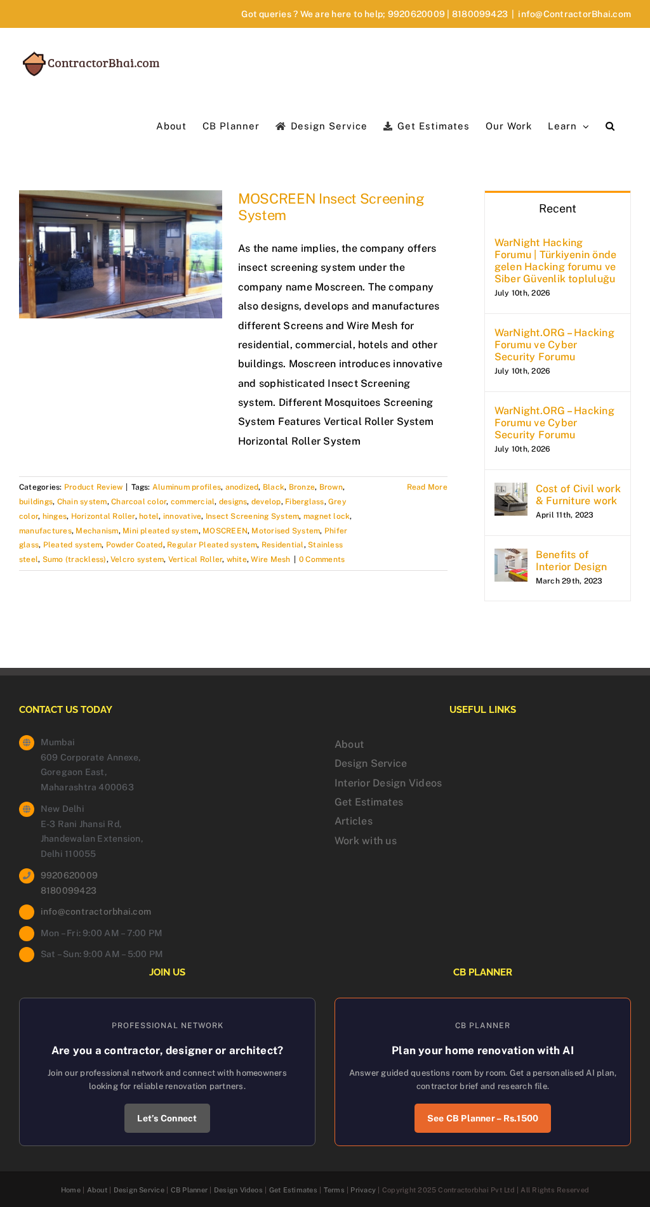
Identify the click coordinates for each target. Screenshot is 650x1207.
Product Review (93, 487)
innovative (182, 516)
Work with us (366, 841)
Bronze (302, 487)
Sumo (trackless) (75, 559)
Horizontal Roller (103, 516)
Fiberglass (304, 501)
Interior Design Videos (388, 783)
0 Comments (322, 559)
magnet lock (326, 516)
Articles (354, 821)
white (237, 559)
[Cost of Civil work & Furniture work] (510, 492)
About (349, 744)
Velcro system (137, 559)
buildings (36, 501)
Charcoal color (138, 501)
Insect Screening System (253, 516)
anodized (242, 487)
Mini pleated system (161, 530)
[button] (610, 125)
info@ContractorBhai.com (574, 14)
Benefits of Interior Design (571, 561)
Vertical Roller (195, 559)
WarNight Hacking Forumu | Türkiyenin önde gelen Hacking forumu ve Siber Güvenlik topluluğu (555, 261)
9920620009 (416, 14)
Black (273, 487)
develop (266, 501)
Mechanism (97, 530)
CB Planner (189, 1190)
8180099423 (480, 14)
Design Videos (238, 1190)
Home (71, 1190)
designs (233, 501)
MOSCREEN (225, 530)
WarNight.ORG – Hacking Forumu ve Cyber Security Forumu (554, 345)
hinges (55, 516)
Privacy (363, 1190)
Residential (283, 544)
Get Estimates (369, 802)
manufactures (45, 530)
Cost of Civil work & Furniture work (578, 495)
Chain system (82, 501)
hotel (149, 516)
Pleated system (72, 544)
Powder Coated (134, 544)
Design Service (371, 763)
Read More (427, 487)
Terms (334, 1190)
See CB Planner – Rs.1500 (483, 1118)
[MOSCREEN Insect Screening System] (120, 254)
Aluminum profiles (186, 487)
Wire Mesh (270, 559)
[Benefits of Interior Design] (510, 558)
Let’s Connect (167, 1118)
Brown (331, 487)
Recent (557, 208)
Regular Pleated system (212, 544)
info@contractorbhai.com (96, 911)
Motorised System (285, 530)
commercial (193, 501)
